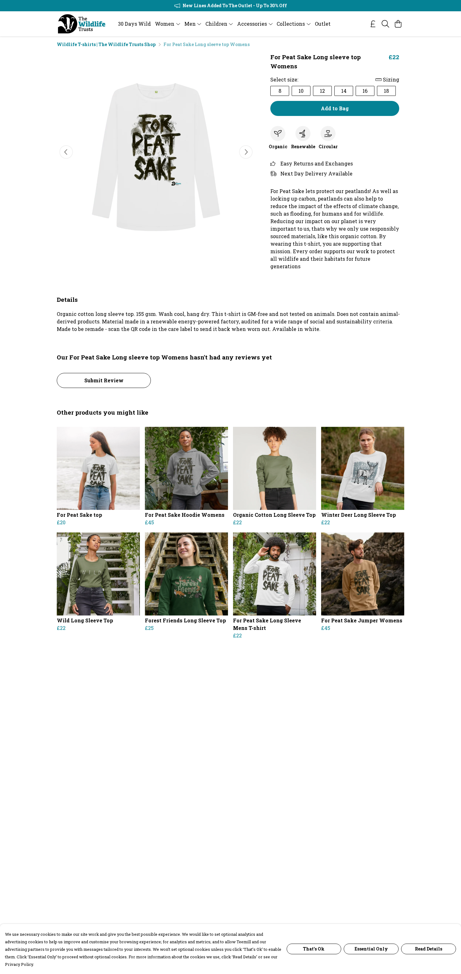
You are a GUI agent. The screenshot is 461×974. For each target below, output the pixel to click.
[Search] (385, 24)
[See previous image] (66, 152)
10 (301, 90)
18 (386, 90)
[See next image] (246, 152)
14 (344, 90)
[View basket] (398, 24)
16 (365, 90)
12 (322, 90)
